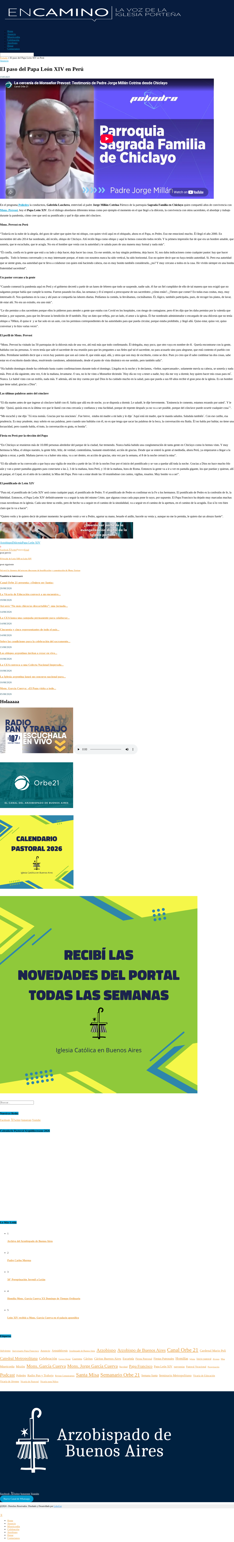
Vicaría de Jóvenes (9, 1381)
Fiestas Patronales (164, 1358)
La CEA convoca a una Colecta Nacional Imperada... (32, 664)
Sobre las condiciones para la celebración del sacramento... (35, 641)
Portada (3, 57)
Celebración (13, 40)
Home (10, 31)
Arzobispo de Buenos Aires (141, 1350)
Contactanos (13, 48)
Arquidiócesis (60, 1350)
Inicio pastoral (204, 1358)
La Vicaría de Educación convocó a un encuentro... (30, 594)
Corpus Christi (64, 1359)
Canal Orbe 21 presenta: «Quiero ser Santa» (27, 582)
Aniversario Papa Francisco (25, 1350)
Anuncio (11, 34)
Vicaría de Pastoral (29, 1381)
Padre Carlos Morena (19, 1260)
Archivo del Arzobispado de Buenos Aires (30, 1241)
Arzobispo (12, 42)
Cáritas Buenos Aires (107, 1358)
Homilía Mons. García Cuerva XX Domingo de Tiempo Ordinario (43, 1298)
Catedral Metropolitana (19, 1358)
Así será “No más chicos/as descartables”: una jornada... (34, 605)
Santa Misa (87, 1375)
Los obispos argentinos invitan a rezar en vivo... (28, 653)
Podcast (7, 1375)
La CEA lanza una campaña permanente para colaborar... (35, 617)
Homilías (182, 1358)
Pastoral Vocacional (196, 1366)
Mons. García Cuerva (46, 1366)
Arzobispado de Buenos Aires (82, 1351)
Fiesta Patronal (143, 1358)
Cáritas (88, 1358)
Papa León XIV (31, 542)
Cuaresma (77, 1358)
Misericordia (13, 37)
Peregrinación (213, 1367)
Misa (223, 1359)
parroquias (179, 1366)
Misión (20, 1366)
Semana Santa (149, 1375)
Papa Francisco (140, 1366)
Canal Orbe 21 (182, 1350)
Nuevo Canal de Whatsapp (16, 1498)
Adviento (5, 1350)
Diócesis (17, 542)
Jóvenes (216, 1359)
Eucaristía (128, 1358)
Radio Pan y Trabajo (40, 1375)
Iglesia (192, 1359)
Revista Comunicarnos (65, 1375)
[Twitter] (1, 1515)
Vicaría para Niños (49, 1381)
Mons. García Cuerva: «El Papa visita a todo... (28, 688)
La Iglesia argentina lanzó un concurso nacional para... (33, 676)
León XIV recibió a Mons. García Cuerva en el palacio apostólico (43, 1317)
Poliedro (21, 1375)
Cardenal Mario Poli (213, 1350)
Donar (10, 45)
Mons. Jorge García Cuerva (92, 1366)
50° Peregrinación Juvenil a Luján (26, 1279)
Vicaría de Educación (204, 1375)
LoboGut (58, 1506)
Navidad (123, 1367)
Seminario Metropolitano (175, 1375)
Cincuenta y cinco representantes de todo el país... (29, 629)
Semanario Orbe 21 (120, 1375)
